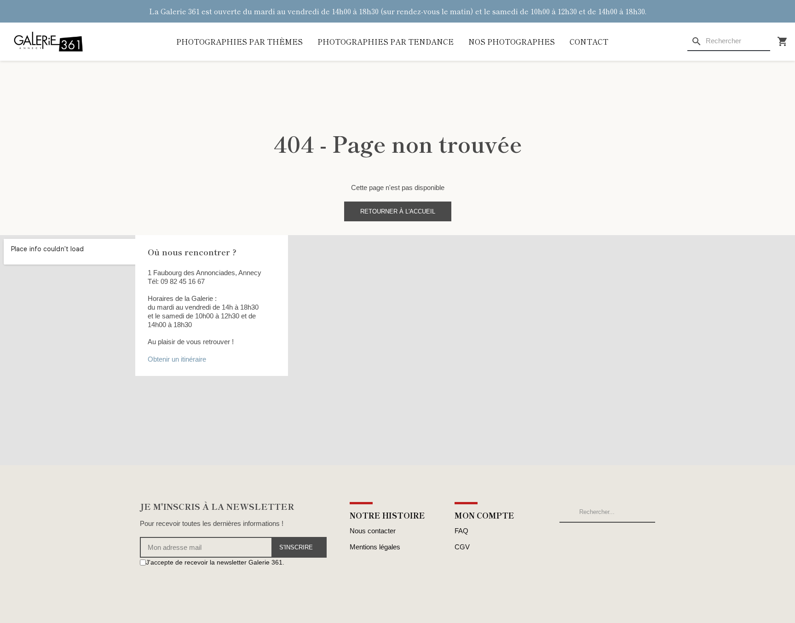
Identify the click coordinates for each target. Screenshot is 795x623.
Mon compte (484, 515)
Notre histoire (387, 515)
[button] (397, 211)
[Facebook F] (144, 580)
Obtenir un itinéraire (177, 359)
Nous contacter (373, 531)
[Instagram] (154, 580)
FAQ (461, 531)
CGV (462, 547)
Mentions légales (375, 547)
